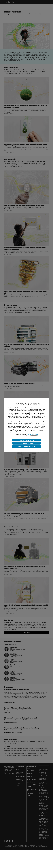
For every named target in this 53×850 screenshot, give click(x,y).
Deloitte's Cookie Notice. (32, 434)
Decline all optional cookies (26, 443)
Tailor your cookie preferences (26, 446)
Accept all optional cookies (26, 440)
